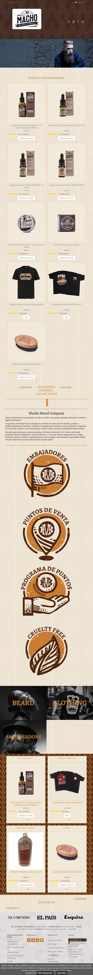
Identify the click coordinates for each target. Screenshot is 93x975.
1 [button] (23, 819)
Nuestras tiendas (55, 940)
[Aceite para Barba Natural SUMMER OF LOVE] (26, 163)
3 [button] (27, 819)
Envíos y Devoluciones (53, 960)
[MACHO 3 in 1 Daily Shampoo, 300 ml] (26, 851)
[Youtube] (37, 940)
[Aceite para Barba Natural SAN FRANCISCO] (67, 103)
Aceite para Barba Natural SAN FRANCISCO (66, 125)
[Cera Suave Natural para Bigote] (67, 222)
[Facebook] (29, 940)
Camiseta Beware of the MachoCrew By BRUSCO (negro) (67, 803)
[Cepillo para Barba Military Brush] (26, 342)
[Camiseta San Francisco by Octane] (67, 282)
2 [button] (25, 819)
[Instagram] (42, 940)
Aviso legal (52, 944)
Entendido (61, 972)
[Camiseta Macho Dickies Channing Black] (26, 282)
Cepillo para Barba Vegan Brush (67, 871)
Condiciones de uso (56, 947)
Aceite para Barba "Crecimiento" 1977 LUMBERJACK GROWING (26, 126)
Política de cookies (55, 951)
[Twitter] (33, 940)
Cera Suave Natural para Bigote (66, 244)
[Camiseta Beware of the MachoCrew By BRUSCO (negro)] (67, 782)
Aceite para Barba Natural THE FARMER (66, 185)
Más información (45, 972)
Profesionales (53, 955)
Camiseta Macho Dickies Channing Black (26, 304)
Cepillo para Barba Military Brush (26, 364)
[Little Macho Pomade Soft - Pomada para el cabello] (26, 222)
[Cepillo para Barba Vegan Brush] (67, 851)
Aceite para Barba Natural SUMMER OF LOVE (26, 186)
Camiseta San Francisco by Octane (66, 304)
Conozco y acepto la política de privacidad (76, 944)
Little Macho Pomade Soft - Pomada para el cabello (26, 246)
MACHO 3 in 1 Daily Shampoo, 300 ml (26, 871)
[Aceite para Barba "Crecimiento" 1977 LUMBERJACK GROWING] (26, 103)
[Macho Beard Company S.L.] (37, 19)
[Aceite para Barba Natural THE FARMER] (67, 163)
